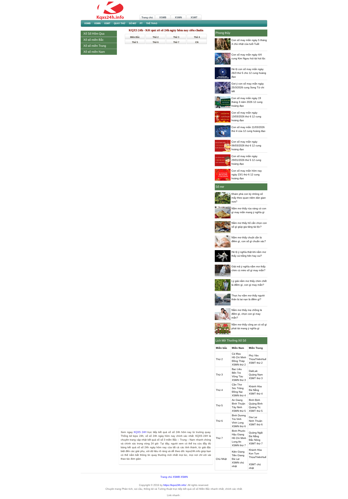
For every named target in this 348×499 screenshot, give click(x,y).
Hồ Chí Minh (239, 357)
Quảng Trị (254, 407)
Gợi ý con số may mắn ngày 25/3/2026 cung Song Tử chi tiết (247, 87)
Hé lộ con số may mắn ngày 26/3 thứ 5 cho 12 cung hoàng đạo (248, 73)
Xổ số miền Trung (95, 45)
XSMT (194, 17)
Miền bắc (221, 347)
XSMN (178, 17)
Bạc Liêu (237, 369)
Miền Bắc (135, 37)
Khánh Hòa (255, 386)
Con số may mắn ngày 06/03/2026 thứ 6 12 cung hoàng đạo (246, 145)
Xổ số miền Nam (94, 51)
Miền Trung (256, 347)
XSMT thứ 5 (256, 410)
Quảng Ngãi (256, 432)
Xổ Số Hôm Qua (93, 33)
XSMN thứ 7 (239, 445)
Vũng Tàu (237, 376)
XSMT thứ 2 (256, 362)
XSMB (162, 17)
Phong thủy (223, 32)
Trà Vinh (236, 419)
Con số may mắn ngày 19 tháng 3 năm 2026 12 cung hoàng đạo (246, 102)
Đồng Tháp (238, 361)
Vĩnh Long (238, 422)
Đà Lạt (235, 458)
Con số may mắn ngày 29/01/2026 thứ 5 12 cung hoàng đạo (246, 160)
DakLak (253, 370)
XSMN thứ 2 (239, 364)
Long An (236, 441)
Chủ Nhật (221, 458)
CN (196, 42)
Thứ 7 (176, 42)
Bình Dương (239, 415)
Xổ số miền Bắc (93, 39)
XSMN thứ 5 (239, 410)
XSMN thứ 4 (239, 395)
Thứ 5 (135, 42)
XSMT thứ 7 (256, 443)
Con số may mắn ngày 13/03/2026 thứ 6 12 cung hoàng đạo (246, 116)
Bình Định (254, 400)
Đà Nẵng (254, 390)
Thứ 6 (156, 42)
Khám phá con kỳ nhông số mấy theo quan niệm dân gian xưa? (248, 197)
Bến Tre (236, 372)
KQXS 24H (140, 432)
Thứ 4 (197, 37)
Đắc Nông (254, 439)
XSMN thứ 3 (239, 380)
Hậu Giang (238, 434)
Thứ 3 (176, 37)
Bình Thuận (238, 403)
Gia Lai (253, 417)
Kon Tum (254, 453)
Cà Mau (236, 353)
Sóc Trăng (238, 388)
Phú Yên (254, 355)
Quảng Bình (256, 403)
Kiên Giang (238, 451)
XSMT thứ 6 (256, 424)
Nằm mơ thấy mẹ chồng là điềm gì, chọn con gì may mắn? (246, 314)
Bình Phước (238, 430)
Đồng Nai (237, 391)
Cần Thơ (237, 384)
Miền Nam (238, 347)
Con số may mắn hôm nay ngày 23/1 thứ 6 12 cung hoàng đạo (246, 174)
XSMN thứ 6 (239, 426)
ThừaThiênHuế (257, 359)
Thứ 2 (156, 37)
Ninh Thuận (255, 420)
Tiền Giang (238, 455)
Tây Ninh (237, 407)
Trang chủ (147, 17)
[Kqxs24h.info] (110, 10)
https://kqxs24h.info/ (174, 485)
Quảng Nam (256, 374)
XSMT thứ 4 (256, 393)
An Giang (237, 400)
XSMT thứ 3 (256, 378)
